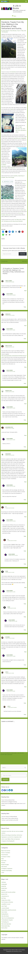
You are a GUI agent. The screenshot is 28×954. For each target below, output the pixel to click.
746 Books (3, 882)
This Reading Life (5, 921)
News (2, 858)
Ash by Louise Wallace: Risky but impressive (10, 839)
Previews (3, 862)
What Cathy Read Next (6, 923)
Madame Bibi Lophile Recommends (8, 910)
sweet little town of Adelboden (19, 138)
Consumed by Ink (5, 896)
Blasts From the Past (5, 850)
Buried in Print (4, 894)
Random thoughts (5, 864)
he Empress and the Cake (9, 221)
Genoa (12, 109)
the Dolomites (13, 71)
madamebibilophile (9, 427)
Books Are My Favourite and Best (8, 892)
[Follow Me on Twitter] (5, 1)
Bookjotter (3, 890)
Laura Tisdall (4, 906)
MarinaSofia (7, 314)
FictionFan (7, 637)
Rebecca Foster (8, 345)
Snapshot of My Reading (6, 870)
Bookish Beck (4, 888)
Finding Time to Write (5, 900)
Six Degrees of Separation (6, 868)
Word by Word (4, 927)
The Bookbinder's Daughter (7, 919)
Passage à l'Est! (8, 390)
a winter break (23, 209)
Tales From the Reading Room (7, 918)
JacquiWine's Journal (5, 904)
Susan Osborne (9, 293)
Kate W (8, 706)
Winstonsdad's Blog (5, 925)
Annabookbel (4, 884)
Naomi (6, 571)
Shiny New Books (5, 916)
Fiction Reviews (13, 30)
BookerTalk (3, 886)
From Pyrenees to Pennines (7, 902)
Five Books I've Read (5, 856)
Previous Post (4, 261)
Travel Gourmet (8, 280)
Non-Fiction (3, 860)
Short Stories (4, 866)
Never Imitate (4, 912)
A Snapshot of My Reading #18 (7, 841)
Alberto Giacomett (11, 167)
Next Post (24, 261)
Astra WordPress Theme (17, 951)
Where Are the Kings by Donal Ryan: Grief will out (11, 835)
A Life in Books (17, 7)
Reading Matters (4, 914)
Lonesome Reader (5, 908)
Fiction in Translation (5, 852)
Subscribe (22, 253)
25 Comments (5, 32)
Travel (18, 30)
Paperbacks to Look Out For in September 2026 (11, 837)
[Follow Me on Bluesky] (2, 1)
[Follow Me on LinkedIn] (6, 1)
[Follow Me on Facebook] (3, 1)
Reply (25, 290)
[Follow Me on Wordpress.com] (8, 1)
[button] (26, 1)
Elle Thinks (3, 898)
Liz (5, 506)
